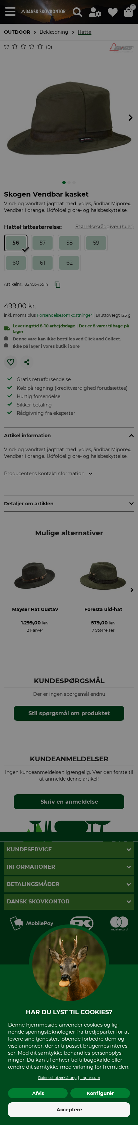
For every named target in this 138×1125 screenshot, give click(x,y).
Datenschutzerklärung (57, 1078)
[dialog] (69, 562)
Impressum (90, 1078)
